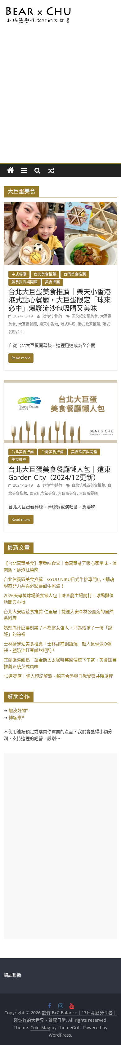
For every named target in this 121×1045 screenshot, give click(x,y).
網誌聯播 (12, 975)
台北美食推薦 (45, 274)
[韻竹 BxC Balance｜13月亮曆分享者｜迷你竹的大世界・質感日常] (10, 170)
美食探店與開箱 (24, 282)
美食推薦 (52, 282)
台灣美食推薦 (75, 274)
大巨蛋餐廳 (27, 324)
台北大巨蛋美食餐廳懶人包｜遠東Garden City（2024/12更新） (59, 473)
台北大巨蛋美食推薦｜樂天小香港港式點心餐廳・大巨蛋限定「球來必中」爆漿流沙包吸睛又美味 (59, 299)
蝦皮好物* (19, 710)
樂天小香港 (48, 324)
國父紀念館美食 (85, 316)
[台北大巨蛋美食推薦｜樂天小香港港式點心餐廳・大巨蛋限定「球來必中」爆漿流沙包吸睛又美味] (61, 205)
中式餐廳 (18, 274)
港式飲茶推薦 (89, 324)
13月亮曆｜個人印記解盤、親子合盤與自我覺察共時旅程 (58, 676)
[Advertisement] (60, 99)
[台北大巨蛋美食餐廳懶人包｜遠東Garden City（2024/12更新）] (61, 383)
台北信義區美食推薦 (88, 485)
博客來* (16, 717)
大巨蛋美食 (67, 493)
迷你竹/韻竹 (53, 316)
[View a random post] (51, 170)
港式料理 (67, 324)
